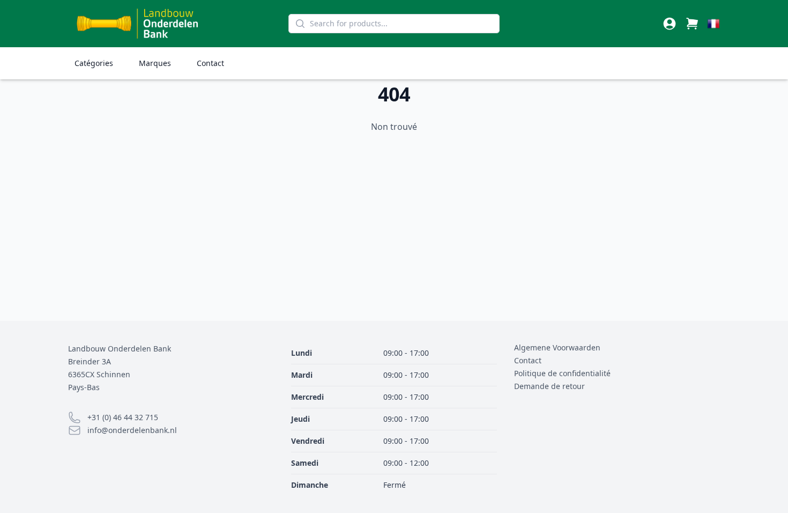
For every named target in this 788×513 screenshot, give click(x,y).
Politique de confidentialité (562, 373)
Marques (155, 63)
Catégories (94, 63)
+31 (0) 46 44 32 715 (122, 417)
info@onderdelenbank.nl (132, 430)
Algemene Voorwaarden (557, 347)
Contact (210, 63)
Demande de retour (549, 386)
